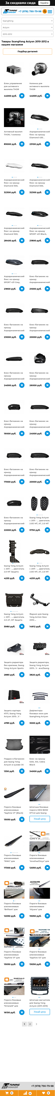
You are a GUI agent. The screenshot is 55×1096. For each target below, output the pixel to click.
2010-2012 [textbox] (7, 34)
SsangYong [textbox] (8, 21)
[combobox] (27, 21)
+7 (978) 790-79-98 (30, 11)
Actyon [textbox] (6, 27)
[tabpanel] (14, 69)
